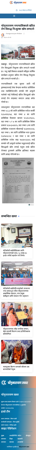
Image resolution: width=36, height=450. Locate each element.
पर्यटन (19, 435)
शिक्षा (11, 438)
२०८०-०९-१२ (7, 37)
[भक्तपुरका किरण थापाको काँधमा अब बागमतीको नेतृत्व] (17, 352)
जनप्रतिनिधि (13, 435)
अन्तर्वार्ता (20, 442)
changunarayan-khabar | (16, 33)
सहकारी (20, 438)
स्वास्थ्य (11, 442)
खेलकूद (28, 435)
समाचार (3, 442)
